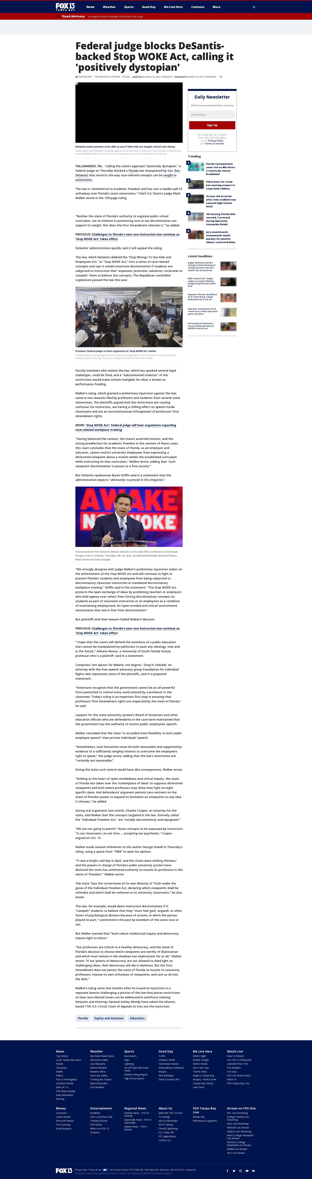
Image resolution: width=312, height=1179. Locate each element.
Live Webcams (97, 1063)
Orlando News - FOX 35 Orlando (136, 1114)
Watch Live (235, 1051)
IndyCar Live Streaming (239, 1131)
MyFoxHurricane (98, 1083)
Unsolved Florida (64, 1083)
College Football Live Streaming (238, 1118)
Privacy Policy (215, 140)
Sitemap (60, 1098)
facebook (227, 1170)
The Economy (63, 1124)
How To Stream (235, 1056)
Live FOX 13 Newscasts (239, 1059)
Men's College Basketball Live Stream (240, 1137)
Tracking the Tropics (101, 1079)
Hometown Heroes (169, 1063)
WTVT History (166, 1124)
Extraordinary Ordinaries (171, 1067)
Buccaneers (130, 1056)
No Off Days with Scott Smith (136, 1069)
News (60, 1051)
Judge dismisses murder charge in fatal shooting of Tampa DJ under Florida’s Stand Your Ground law (201, 266)
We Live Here (202, 1051)
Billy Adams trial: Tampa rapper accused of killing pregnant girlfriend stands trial (202, 282)
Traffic (162, 1056)
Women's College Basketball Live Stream (239, 1144)
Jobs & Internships (168, 1120)
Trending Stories (98, 1120)
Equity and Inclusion (109, 1018)
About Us (165, 1108)
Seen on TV (62, 1087)
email (253, 1170)
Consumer (61, 1067)
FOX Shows (96, 1124)
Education (137, 1018)
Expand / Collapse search (254, 7)
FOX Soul (232, 1071)
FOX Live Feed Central (238, 1075)
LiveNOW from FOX (237, 1063)
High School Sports (134, 1078)
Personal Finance (65, 1120)
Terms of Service (214, 143)
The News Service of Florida (107, 76)
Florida (126, 76)
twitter (234, 1170)
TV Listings (164, 1116)
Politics (59, 1075)
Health (59, 1071)
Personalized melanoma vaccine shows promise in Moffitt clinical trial (201, 326)
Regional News (135, 1108)
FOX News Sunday (65, 1091)
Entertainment (101, 1108)
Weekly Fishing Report (136, 1074)
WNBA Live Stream (237, 1149)
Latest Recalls (63, 1116)
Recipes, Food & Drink (204, 1079)
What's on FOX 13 (99, 1128)
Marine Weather (98, 1067)
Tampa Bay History (203, 1083)
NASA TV (231, 1079)
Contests (95, 1132)
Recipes (163, 1071)
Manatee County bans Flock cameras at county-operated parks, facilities (202, 311)
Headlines (95, 1112)
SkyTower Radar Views (102, 1056)
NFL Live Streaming (237, 1112)
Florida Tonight (201, 1059)
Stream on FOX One (241, 1108)
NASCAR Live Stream (238, 1127)
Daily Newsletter (64, 1095)
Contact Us (164, 1140)
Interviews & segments (205, 1120)
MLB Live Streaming (237, 1123)
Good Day (166, 1051)
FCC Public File (166, 1132)
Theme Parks (200, 1071)
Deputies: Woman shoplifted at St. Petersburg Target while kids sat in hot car (202, 297)
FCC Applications (167, 1136)
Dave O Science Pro (169, 1079)
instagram (240, 1170)
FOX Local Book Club (101, 1116)
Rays (126, 1059)
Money (61, 1108)
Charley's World (167, 1059)
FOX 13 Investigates (66, 1079)
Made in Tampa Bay (203, 1075)
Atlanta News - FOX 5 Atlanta (135, 1128)
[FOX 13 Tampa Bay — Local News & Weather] (66, 7)
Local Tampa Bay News (68, 1059)
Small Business (64, 1128)
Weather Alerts (98, 1071)
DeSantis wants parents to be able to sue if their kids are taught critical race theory (125, 146)
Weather (96, 1051)
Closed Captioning (168, 1128)
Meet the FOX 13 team (171, 1112)
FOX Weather (97, 1087)
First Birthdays (166, 1075)
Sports (129, 1051)
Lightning (129, 1063)
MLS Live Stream (236, 1152)
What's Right (199, 1056)
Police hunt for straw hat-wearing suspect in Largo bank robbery (220, 185)
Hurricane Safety (99, 1075)
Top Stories (62, 1056)
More (216, 7)
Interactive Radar (99, 1059)
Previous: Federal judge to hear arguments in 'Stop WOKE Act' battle (115, 351)
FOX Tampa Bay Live (238, 1083)
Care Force (198, 1087)
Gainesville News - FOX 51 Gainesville (138, 1121)
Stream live (199, 1116)
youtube (247, 1170)
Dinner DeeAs (200, 1063)
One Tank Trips (201, 1067)
